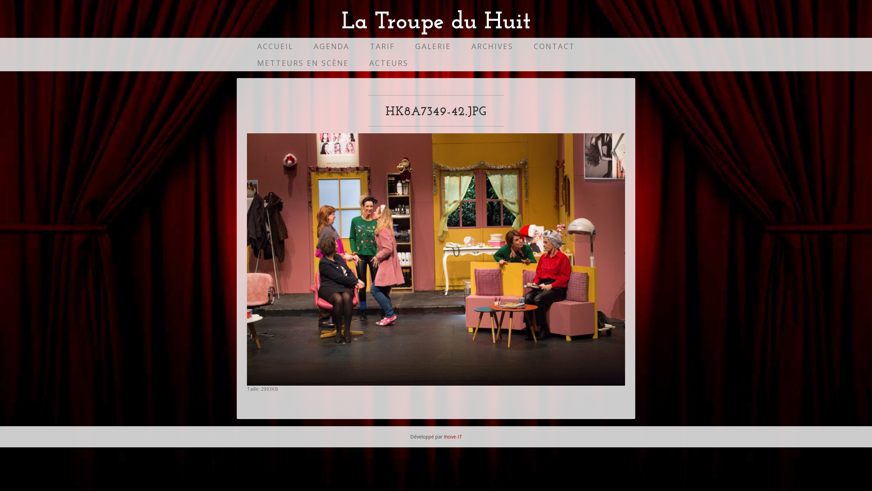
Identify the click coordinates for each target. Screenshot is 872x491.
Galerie (433, 46)
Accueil (275, 46)
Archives (492, 46)
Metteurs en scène (303, 63)
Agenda (331, 46)
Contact (554, 46)
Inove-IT (453, 436)
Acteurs (388, 63)
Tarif (382, 46)
